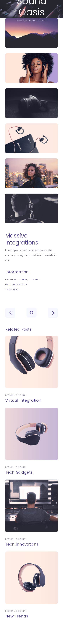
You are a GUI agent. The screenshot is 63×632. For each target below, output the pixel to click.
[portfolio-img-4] (31, 138)
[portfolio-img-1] (31, 33)
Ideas (16, 289)
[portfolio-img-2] (31, 68)
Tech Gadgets (19, 472)
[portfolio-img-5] (31, 173)
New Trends (16, 616)
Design (23, 279)
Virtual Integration (23, 400)
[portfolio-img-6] (31, 209)
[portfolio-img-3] (31, 103)
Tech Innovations (22, 544)
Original (34, 279)
